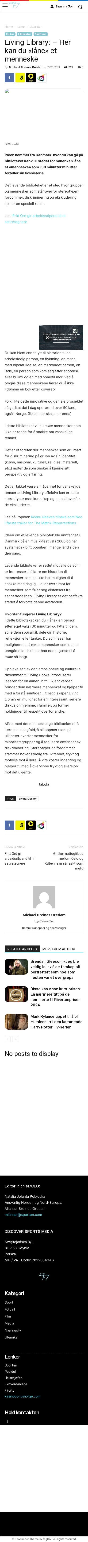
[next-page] (15, 1039)
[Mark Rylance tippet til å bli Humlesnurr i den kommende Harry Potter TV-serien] (16, 1022)
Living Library (28, 798)
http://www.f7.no (44, 921)
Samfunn (40, 34)
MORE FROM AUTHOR (58, 949)
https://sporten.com (20, 77)
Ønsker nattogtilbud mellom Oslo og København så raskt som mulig (64, 861)
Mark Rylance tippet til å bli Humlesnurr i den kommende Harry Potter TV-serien (57, 1021)
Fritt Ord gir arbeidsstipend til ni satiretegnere (19, 859)
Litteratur (36, 27)
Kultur (21, 27)
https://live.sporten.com (31, 77)
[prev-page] (8, 1039)
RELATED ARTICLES (22, 949)
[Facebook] (9, 77)
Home (9, 27)
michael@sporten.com (23, 1214)
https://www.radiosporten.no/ (41, 77)
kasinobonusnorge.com (22, 1396)
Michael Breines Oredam (26, 67)
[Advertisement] (44, 1115)
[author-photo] (44, 908)
